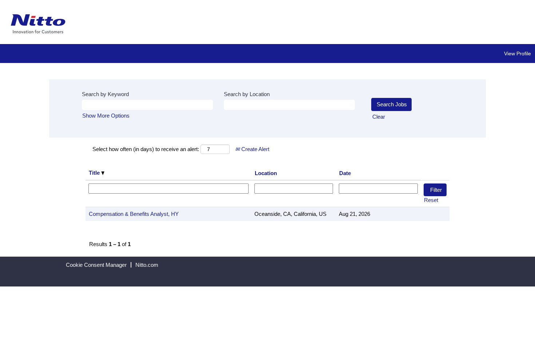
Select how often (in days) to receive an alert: (145, 149)
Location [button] (266, 173)
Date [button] (345, 173)
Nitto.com (146, 265)
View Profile (517, 53)
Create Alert (254, 149)
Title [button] (95, 173)
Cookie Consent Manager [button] (96, 265)
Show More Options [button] (106, 115)
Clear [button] (378, 117)
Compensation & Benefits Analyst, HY (134, 214)
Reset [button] (431, 200)
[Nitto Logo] (38, 23)
